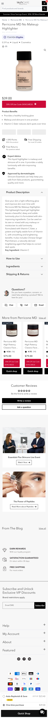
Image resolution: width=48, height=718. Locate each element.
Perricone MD (16, 20)
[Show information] (34, 104)
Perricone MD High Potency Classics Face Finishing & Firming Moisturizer (10, 344)
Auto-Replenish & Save (16, 698)
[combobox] (24, 8)
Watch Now (22, 462)
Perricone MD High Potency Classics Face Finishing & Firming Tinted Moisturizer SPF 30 (32, 344)
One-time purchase (15, 705)
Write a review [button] (24, 400)
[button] (9, 132)
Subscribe (40, 605)
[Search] (45, 50)
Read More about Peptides (23, 507)
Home (4, 20)
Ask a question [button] (24, 407)
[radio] (24, 698)
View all (42, 318)
